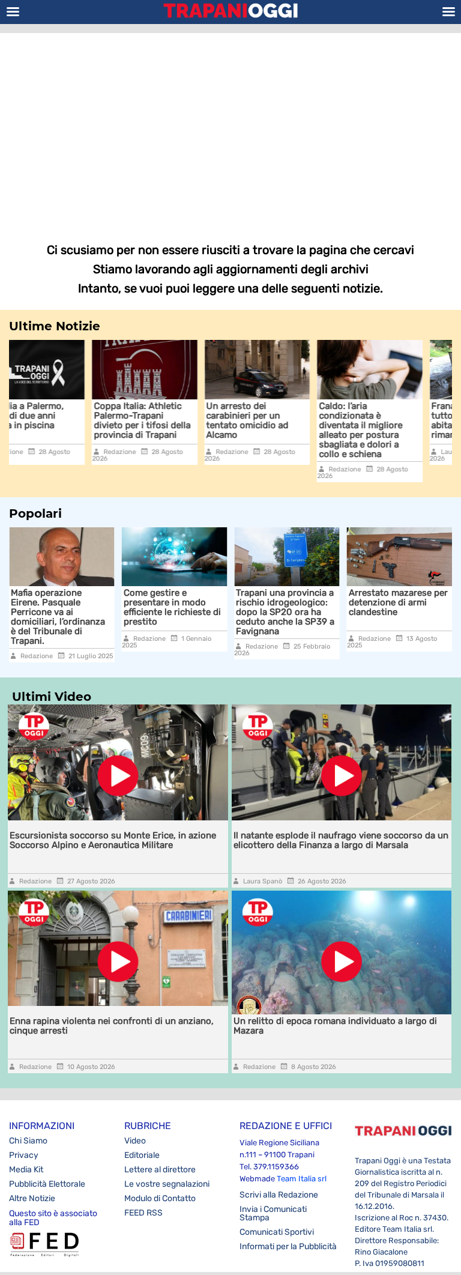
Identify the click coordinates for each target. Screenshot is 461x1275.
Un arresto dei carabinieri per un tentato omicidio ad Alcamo (173, 420)
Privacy (23, 1155)
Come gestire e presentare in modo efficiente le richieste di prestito (158, 607)
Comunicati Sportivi (277, 1232)
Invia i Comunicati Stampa (273, 1213)
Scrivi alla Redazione (279, 1195)
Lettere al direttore (160, 1169)
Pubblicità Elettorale (47, 1184)
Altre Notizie (32, 1198)
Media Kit (26, 1169)
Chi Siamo (28, 1141)
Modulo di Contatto (160, 1198)
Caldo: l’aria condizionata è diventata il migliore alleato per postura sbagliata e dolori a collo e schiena (286, 430)
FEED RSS (143, 1213)
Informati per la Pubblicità (288, 1246)
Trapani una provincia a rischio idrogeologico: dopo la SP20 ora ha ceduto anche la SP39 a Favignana (271, 612)
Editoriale (142, 1155)
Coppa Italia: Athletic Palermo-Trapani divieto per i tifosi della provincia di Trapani (67, 420)
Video (135, 1141)
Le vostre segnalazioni (166, 1184)
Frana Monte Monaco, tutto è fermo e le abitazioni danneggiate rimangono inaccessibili (407, 420)
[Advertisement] (230, 129)
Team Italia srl (302, 1178)
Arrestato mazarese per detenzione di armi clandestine (384, 602)
